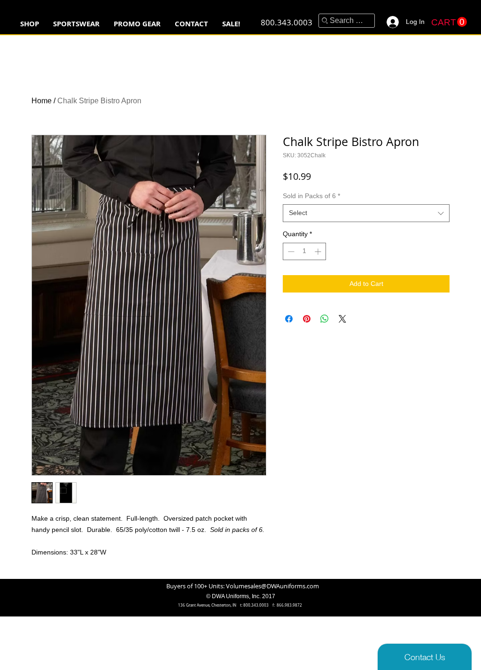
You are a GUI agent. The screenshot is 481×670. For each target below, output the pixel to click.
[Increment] (319, 251)
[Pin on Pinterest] (306, 318)
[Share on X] (342, 318)
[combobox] (366, 213)
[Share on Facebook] (289, 318)
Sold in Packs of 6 (311, 196)
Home (41, 101)
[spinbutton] (304, 251)
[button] (76, 24)
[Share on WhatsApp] (324, 318)
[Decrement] (290, 251)
